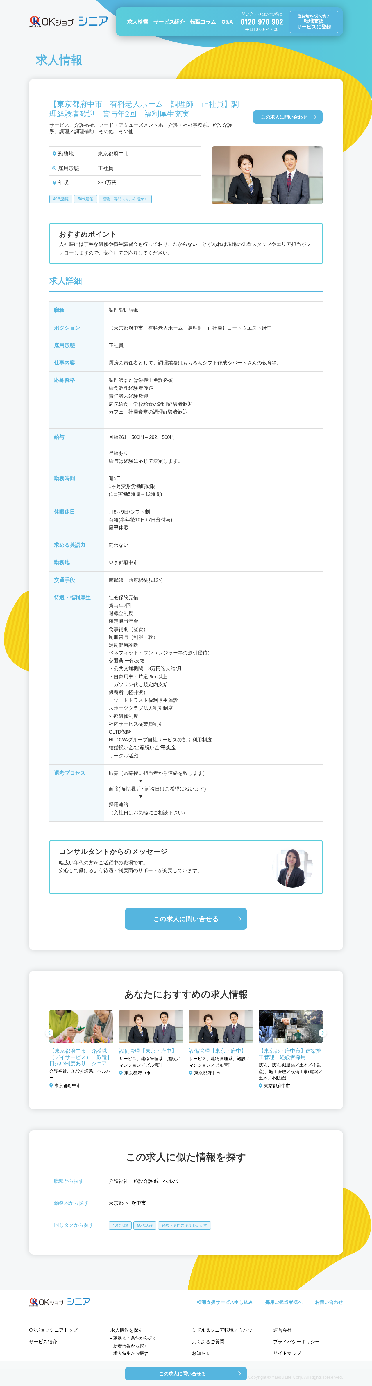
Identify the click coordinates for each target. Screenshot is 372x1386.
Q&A (227, 22)
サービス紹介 (169, 22)
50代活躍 (85, 199)
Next (322, 1033)
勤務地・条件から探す (135, 1337)
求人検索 (137, 22)
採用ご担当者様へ (284, 1302)
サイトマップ (287, 1353)
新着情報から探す (130, 1345)
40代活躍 (61, 199)
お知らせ (201, 1353)
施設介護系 (145, 1181)
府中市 (138, 1203)
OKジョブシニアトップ (53, 1330)
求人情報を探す (126, 1330)
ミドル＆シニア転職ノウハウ (222, 1330)
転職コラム (203, 22)
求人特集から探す (130, 1353)
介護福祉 (118, 1181)
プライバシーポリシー (296, 1341)
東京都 (116, 1203)
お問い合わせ (329, 1302)
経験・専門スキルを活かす (125, 199)
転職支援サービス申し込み (225, 1302)
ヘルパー (173, 1181)
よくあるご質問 (208, 1341)
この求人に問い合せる (186, 918)
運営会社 (282, 1330)
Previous (49, 1033)
